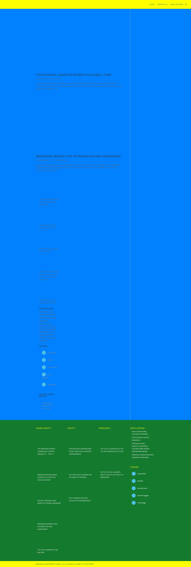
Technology (51, 384)
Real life (50, 360)
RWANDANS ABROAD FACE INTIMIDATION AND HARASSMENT (78, 156)
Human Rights (61, 160)
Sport (59, 78)
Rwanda (41, 78)
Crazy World (51, 353)
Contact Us (162, 4)
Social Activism (176, 4)
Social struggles (143, 495)
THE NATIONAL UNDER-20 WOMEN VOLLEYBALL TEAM (73, 75)
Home (152, 4)
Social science (52, 367)
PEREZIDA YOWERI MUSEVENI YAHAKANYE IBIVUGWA (47, 338)
